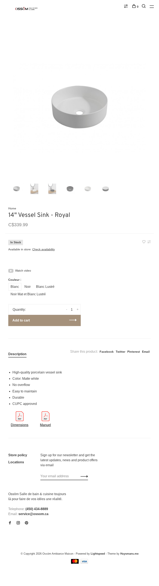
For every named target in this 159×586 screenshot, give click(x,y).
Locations (16, 462)
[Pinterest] (26, 523)
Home (12, 208)
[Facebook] (10, 523)
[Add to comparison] (149, 242)
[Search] (144, 6)
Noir (27, 286)
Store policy (17, 455)
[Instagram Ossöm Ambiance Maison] (18, 523)
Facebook (107, 351)
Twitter (120, 351)
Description (17, 354)
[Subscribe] (83, 476)
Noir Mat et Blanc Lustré (28, 294)
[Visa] (84, 562)
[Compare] (126, 6)
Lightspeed (98, 553)
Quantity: (19, 309)
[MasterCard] (75, 562)
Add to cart (21, 320)
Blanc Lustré (45, 286)
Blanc (15, 286)
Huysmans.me (129, 553)
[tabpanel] (79, 107)
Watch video (23, 270)
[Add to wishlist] (144, 242)
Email (146, 351)
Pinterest (133, 351)
